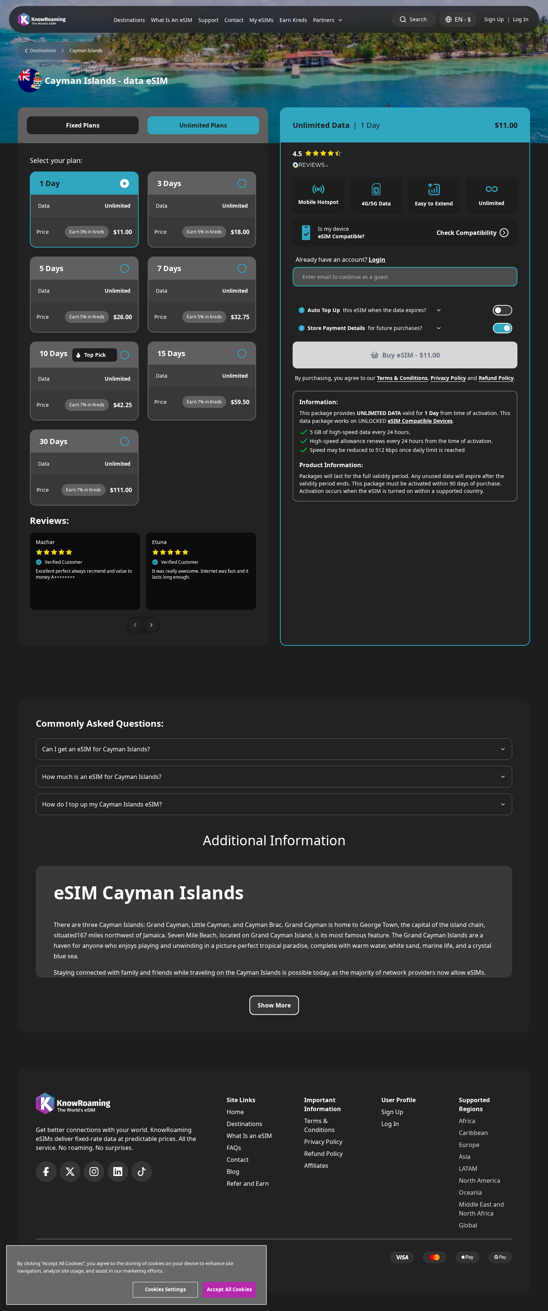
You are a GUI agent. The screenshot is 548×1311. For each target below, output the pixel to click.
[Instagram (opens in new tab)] (94, 1171)
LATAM (468, 1168)
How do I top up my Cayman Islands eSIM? (102, 804)
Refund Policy (496, 377)
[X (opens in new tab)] (70, 1171)
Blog (233, 1171)
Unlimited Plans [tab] (203, 125)
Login (377, 259)
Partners (323, 19)
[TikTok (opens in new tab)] (141, 1171)
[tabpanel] (143, 339)
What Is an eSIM (249, 1136)
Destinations (244, 1124)
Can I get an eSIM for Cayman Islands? (96, 749)
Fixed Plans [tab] (83, 125)
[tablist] (143, 125)
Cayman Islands (86, 51)
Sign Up (494, 19)
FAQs (234, 1148)
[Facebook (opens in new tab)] (46, 1171)
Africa (467, 1121)
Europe (469, 1145)
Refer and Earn (248, 1183)
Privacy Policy (448, 377)
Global (468, 1225)
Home (235, 1112)
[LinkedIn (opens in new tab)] (117, 1171)
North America (479, 1180)
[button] (135, 625)
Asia (464, 1157)
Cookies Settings (165, 1289)
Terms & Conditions (402, 377)
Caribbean (473, 1133)
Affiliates (316, 1165)
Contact (238, 1160)
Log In (521, 19)
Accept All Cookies (229, 1289)
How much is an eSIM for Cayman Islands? (101, 777)
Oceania (470, 1192)
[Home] (42, 19)
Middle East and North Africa (481, 1208)
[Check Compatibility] (502, 232)
